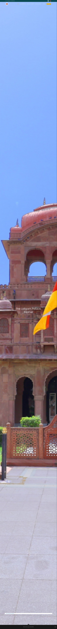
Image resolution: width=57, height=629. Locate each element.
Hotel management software (10, 613)
